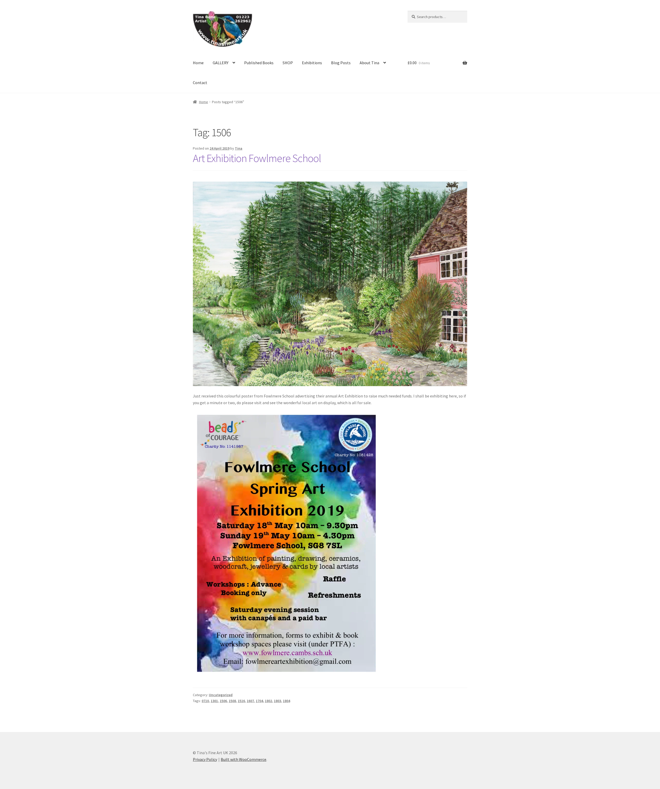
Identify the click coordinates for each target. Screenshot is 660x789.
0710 (205, 700)
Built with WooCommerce (243, 759)
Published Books (259, 62)
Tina (238, 148)
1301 (214, 700)
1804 (286, 700)
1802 (268, 700)
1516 (241, 700)
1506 (223, 700)
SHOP (288, 62)
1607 (250, 700)
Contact (200, 82)
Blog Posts (341, 62)
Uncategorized (221, 695)
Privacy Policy (205, 759)
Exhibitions (312, 62)
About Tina (369, 62)
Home (198, 62)
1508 (232, 700)
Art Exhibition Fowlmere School (257, 158)
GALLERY (220, 62)
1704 (259, 700)
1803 (277, 700)
